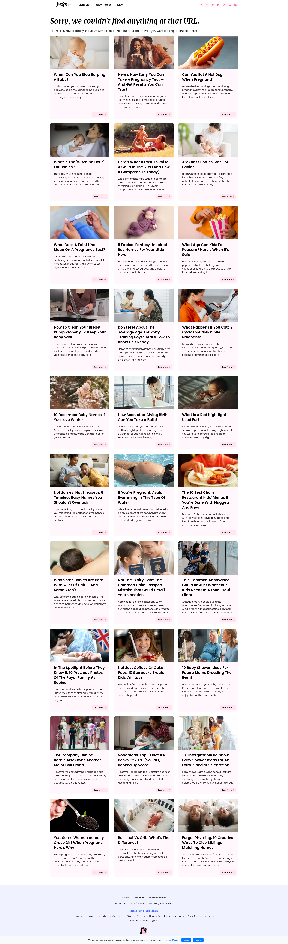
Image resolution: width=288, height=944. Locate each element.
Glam (130, 916)
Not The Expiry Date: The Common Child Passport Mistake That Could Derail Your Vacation (141, 587)
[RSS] (235, 5)
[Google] (230, 5)
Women (134, 920)
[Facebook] (201, 5)
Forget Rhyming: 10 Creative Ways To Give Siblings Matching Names (207, 843)
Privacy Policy (157, 898)
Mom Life (84, 5)
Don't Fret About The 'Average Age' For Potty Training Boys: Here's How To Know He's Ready (144, 335)
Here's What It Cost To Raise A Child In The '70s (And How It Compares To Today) (144, 167)
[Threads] (224, 5)
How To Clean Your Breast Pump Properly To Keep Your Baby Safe (80, 332)
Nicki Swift (194, 916)
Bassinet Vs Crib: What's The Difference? (144, 840)
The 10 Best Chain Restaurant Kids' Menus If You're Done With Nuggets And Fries (206, 500)
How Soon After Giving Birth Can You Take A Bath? (143, 417)
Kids (120, 5)
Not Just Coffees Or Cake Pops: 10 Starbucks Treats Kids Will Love (141, 673)
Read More (99, 114)
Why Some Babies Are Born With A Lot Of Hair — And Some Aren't (78, 585)
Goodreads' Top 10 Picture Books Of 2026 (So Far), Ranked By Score (141, 760)
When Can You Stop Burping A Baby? (79, 77)
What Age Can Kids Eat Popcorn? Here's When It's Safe (205, 250)
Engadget (78, 916)
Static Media (130, 903)
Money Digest (176, 916)
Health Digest (157, 916)
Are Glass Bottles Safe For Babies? (205, 164)
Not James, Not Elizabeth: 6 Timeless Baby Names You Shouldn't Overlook (78, 497)
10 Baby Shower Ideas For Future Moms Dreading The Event (207, 673)
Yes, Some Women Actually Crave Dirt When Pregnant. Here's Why (79, 843)
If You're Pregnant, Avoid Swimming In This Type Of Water (141, 497)
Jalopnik (93, 916)
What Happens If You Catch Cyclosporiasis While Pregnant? (207, 332)
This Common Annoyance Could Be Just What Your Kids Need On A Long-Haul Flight (206, 587)
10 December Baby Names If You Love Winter (79, 417)
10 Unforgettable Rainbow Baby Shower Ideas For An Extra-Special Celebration (205, 760)
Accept (186, 940)
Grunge (141, 916)
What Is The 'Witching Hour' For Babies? (79, 164)
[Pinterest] (212, 5)
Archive (139, 898)
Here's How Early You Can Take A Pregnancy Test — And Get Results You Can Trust (141, 82)
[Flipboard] (218, 5)
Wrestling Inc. (150, 920)
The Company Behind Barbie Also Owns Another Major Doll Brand (77, 760)
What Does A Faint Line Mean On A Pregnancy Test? (79, 247)
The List (207, 916)
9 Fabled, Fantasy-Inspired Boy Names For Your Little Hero (142, 250)
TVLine (105, 916)
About (126, 898)
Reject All (198, 940)
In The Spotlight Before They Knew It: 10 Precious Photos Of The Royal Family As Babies (79, 675)
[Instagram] (207, 5)
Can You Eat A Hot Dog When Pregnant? (202, 77)
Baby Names (103, 5)
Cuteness (117, 916)
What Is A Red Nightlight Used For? (204, 417)
